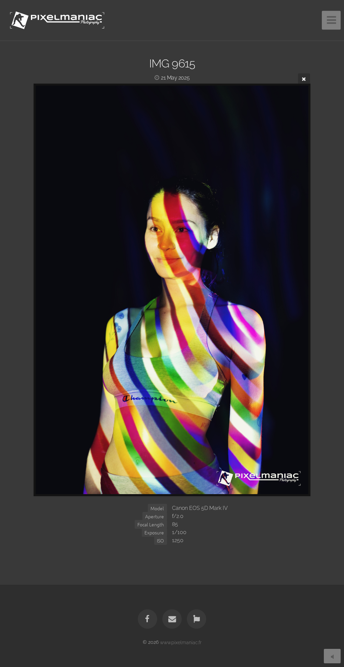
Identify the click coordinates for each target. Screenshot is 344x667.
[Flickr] (197, 619)
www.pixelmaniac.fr (181, 642)
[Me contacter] (172, 619)
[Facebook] (147, 619)
